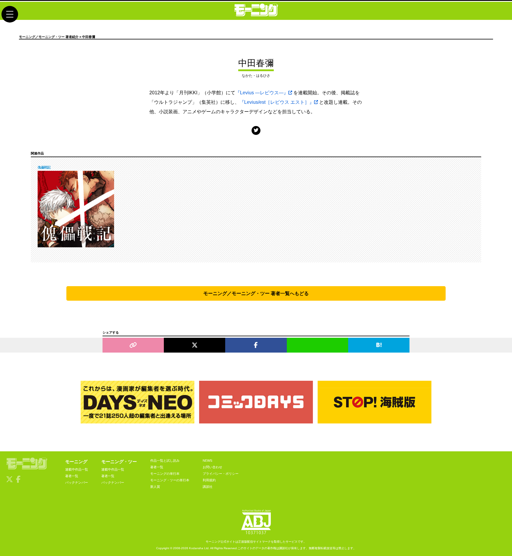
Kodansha (196, 548)
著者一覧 (71, 476)
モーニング (76, 461)
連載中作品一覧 (76, 469)
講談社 (207, 486)
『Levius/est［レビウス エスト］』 (276, 102)
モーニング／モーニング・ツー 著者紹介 (49, 37)
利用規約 (209, 480)
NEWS (207, 460)
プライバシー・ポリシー (221, 473)
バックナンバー (76, 482)
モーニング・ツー (119, 461)
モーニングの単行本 (165, 473)
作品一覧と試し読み (165, 460)
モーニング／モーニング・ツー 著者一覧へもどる (256, 293)
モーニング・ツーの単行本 (169, 480)
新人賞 (155, 486)
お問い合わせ (212, 467)
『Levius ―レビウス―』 (261, 92)
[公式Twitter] (256, 130)
